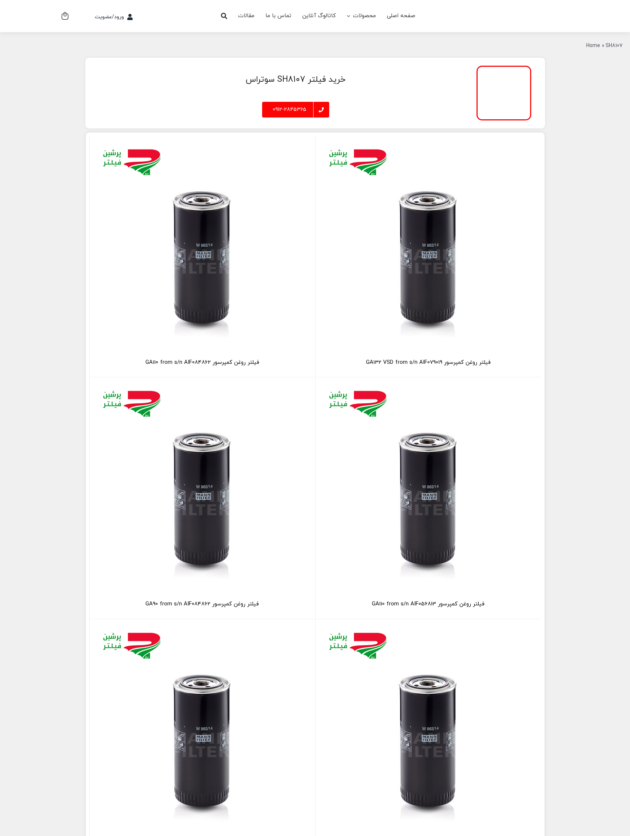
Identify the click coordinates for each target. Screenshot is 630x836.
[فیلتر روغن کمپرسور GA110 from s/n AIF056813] (428, 490)
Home (593, 45)
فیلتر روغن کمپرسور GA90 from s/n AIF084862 (202, 604)
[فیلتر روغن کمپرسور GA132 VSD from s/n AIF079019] (428, 248)
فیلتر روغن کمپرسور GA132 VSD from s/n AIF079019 (428, 362)
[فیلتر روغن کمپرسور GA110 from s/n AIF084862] (202, 248)
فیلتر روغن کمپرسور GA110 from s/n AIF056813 (428, 604)
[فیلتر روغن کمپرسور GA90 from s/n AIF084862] (202, 490)
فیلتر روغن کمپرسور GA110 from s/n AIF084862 (202, 362)
